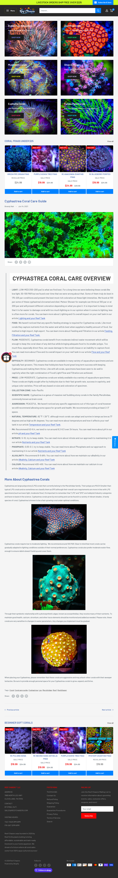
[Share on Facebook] (16, 262)
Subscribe (89, 816)
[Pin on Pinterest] (20, 262)
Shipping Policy (53, 803)
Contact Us (51, 795)
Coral (12, 690)
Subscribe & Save (104, 2)
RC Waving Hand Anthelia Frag (45, 757)
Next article (106, 710)
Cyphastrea (33, 690)
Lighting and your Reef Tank (31, 318)
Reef (55, 690)
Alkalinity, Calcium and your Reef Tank (36, 459)
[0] (111, 10)
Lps (40, 690)
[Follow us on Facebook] (35, 865)
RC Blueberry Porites (99, 174)
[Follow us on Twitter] (40, 865)
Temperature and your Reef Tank (44, 424)
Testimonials (52, 792)
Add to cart (18, 191)
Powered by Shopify (12, 864)
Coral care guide (21, 690)
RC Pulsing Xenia (18, 756)
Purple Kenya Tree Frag (45, 174)
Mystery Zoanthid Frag (99, 756)
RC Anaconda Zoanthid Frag (73, 175)
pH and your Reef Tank (29, 433)
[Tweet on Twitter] (25, 262)
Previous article (13, 710)
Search (49, 821)
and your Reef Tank (52, 451)
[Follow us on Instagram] (44, 865)
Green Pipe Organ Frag (18, 174)
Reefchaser (62, 690)
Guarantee (51, 806)
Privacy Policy (52, 814)
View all (110, 141)
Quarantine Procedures (56, 810)
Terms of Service (53, 818)
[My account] (107, 10)
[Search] (98, 10)
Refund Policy (52, 799)
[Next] (113, 170)
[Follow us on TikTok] (49, 865)
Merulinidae (47, 690)
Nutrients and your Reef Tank (36, 442)
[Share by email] (29, 262)
